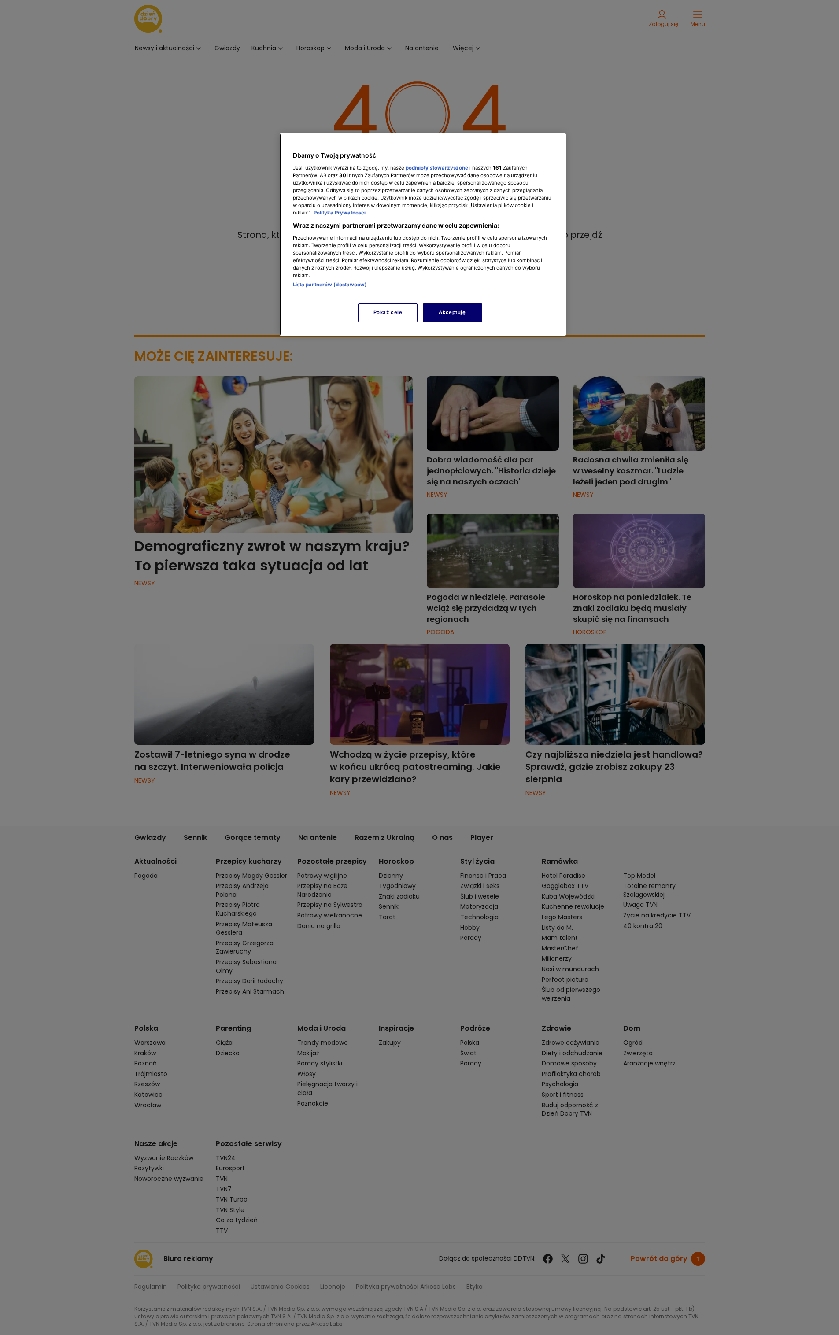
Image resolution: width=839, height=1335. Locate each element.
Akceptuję (452, 312)
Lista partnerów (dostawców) (330, 284)
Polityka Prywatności (340, 213)
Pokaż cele (388, 312)
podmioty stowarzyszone (437, 168)
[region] (423, 234)
